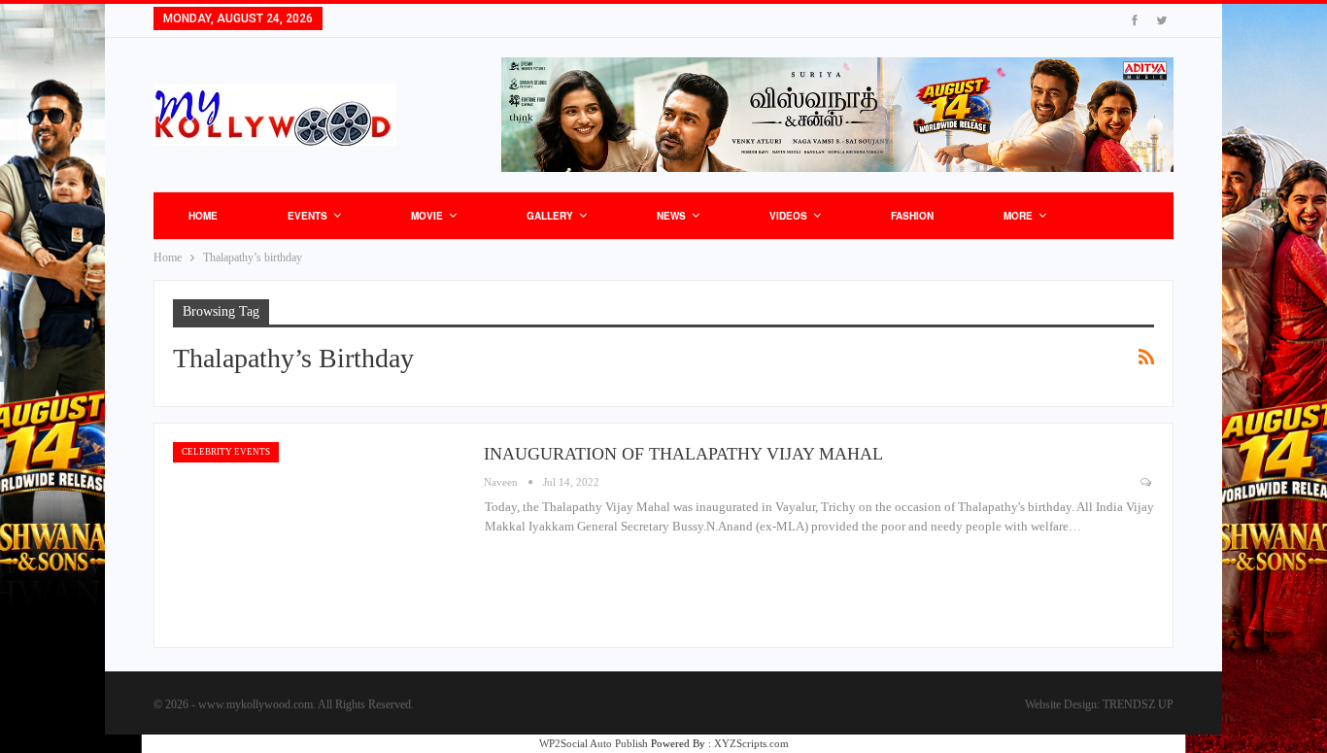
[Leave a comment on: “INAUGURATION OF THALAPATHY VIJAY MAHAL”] (1147, 482)
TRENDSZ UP (1138, 704)
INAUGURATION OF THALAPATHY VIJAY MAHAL (683, 453)
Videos (788, 215)
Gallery (550, 215)
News (671, 215)
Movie (427, 215)
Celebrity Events (226, 452)
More (1018, 215)
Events (307, 215)
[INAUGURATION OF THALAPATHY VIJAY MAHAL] (318, 535)
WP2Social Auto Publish (593, 743)
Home (203, 215)
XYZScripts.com (751, 743)
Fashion (912, 215)
